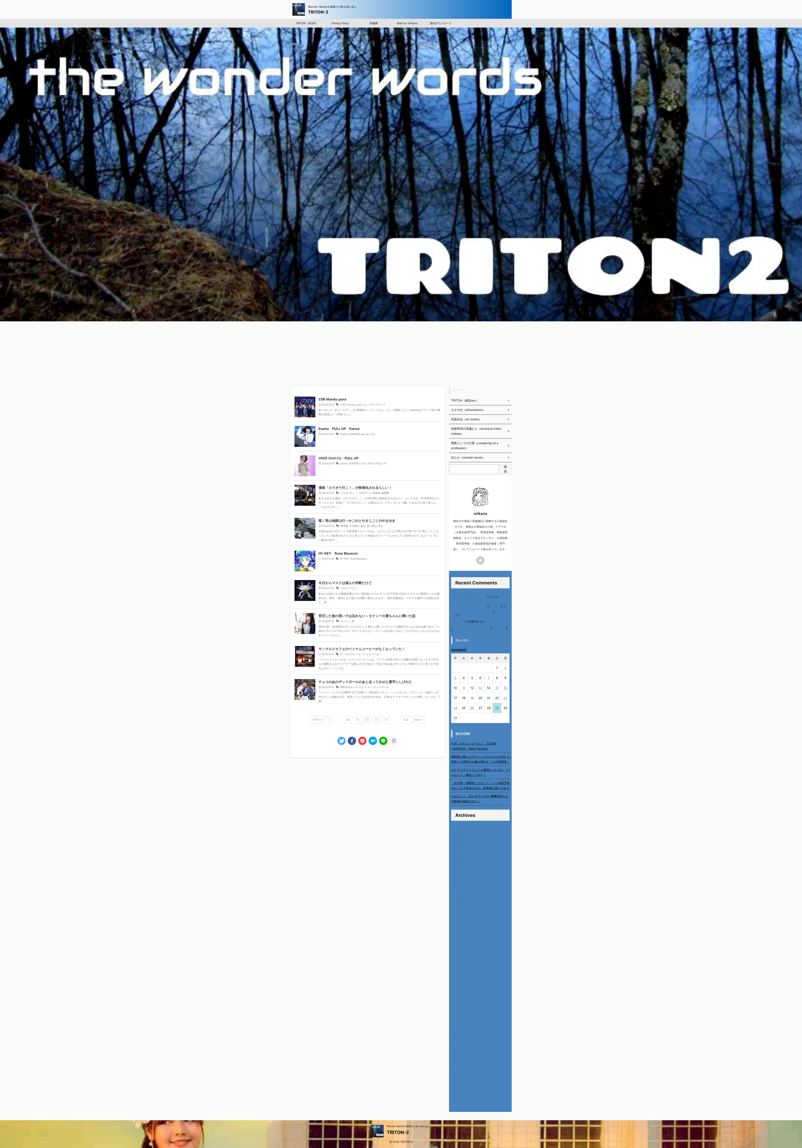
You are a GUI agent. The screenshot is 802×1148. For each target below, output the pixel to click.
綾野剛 (385, 492)
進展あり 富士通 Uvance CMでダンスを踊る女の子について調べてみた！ (480, 595)
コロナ (344, 588)
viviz (372, 434)
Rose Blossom (358, 558)
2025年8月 (458, 887)
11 (463, 688)
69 (348, 720)
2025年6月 (458, 897)
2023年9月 (458, 1003)
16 (505, 688)
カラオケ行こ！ (349, 492)
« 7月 (455, 725)
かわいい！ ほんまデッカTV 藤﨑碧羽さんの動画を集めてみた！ (479, 798)
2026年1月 (458, 862)
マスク (353, 588)
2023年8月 (458, 1008)
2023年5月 (458, 1023)
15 (497, 688)
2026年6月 (458, 837)
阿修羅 (374, 23)
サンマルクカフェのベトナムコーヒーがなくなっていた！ (362, 649)
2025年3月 (458, 912)
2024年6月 (458, 957)
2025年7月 (458, 892)
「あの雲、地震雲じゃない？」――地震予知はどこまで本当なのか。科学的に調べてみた (480, 785)
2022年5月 (458, 1083)
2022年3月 (458, 1093)
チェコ (368, 687)
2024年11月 (459, 932)
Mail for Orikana (407, 23)
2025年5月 (458, 902)
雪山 (380, 525)
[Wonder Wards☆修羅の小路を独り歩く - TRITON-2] (373, 741)
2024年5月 (458, 962)
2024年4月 (458, 967)
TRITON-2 (318, 12)
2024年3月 (458, 972)
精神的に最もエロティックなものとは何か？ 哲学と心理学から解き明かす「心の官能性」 (480, 759)
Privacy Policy (340, 23)
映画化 (376, 492)
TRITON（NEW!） (307, 23)
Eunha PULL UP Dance (339, 429)
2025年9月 (458, 882)
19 (472, 698)
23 (505, 698)
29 (497, 708)
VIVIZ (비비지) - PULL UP (338, 458)
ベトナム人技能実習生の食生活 (470, 627)
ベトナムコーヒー (372, 654)
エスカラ (359, 687)
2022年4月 (458, 1088)
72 (376, 720)
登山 (362, 525)
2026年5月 (458, 842)
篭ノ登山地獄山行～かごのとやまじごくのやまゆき (357, 520)
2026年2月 (458, 857)
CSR (342, 404)
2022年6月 (458, 1078)
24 (455, 708)
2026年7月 (458, 832)
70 (357, 720)
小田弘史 (499, 627)
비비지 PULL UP (377, 463)
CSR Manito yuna (332, 399)
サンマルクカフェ (350, 654)
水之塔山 (354, 525)
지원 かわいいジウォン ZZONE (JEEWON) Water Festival (473, 746)
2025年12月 (459, 867)
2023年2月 (458, 1038)
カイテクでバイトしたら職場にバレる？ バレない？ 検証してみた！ (480, 772)
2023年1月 (458, 1043)
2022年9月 (458, 1063)
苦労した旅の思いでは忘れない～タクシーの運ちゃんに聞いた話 (367, 616)
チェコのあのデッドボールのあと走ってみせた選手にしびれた (365, 682)
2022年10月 (459, 1058)
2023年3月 (458, 1033)
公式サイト (365, 492)
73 (386, 720)
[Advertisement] (401, 352)
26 (472, 708)
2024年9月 (458, 942)
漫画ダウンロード (441, 23)
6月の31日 (457, 621)
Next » (418, 720)
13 (480, 688)
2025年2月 (458, 917)
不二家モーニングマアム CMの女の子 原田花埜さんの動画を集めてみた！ (480, 605)
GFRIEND (354, 434)
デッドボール (381, 687)
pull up (364, 434)
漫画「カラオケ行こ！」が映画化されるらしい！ (355, 487)
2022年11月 (459, 1053)
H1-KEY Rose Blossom (338, 553)
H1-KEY (344, 558)
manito (351, 404)
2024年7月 (458, 952)
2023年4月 (458, 1028)
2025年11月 (459, 872)
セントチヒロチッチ (374, 404)
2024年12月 (459, 927)
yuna (359, 404)
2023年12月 (459, 988)
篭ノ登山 (372, 525)
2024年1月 (458, 983)
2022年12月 (459, 1048)
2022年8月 (458, 1068)
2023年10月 (459, 998)
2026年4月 (458, 847)
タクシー (345, 621)
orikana (495, 606)
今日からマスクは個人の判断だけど (345, 583)
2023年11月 (459, 993)
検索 (505, 469)
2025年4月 (458, 907)
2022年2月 (458, 1098)
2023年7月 (458, 1013)
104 (405, 720)
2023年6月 (458, 1018)
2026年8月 (458, 827)
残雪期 (344, 525)
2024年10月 (459, 937)
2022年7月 (458, 1073)
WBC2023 (346, 687)
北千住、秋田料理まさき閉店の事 (471, 612)
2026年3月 (458, 852)
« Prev (316, 720)
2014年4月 (458, 1103)
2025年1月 (458, 922)
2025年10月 (459, 877)
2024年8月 (458, 947)
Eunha (344, 434)
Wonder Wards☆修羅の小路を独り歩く (409, 1126)
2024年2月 (458, 977)
